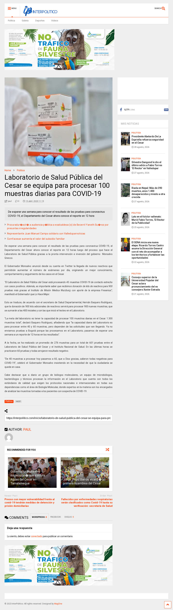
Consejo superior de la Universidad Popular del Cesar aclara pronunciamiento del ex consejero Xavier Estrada (146, 283)
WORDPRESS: (39, 517)
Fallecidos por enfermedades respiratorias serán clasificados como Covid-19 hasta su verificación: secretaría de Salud (87, 502)
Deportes (39, 20)
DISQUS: (69, 517)
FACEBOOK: (55, 517)
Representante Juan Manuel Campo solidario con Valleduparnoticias (46, 233)
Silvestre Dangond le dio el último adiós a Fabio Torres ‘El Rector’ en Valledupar (147, 165)
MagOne (58, 604)
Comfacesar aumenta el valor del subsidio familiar (36, 238)
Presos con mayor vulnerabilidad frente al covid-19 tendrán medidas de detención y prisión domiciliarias (30, 502)
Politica (11, 20)
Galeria (25, 20)
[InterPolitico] (38, 14)
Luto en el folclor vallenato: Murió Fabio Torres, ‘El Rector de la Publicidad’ (148, 219)
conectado (36, 536)
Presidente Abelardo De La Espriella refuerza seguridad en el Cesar (148, 139)
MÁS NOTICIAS (130, 123)
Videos (54, 20)
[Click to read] (85, 472)
